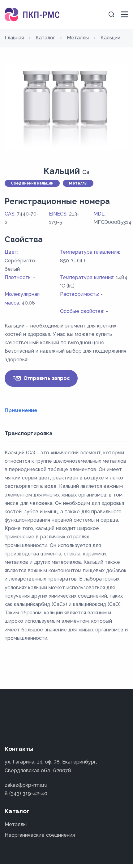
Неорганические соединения (40, 835)
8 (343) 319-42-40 (26, 793)
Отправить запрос (46, 378)
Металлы (16, 824)
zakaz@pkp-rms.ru (26, 785)
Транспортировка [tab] (29, 433)
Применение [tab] (21, 410)
